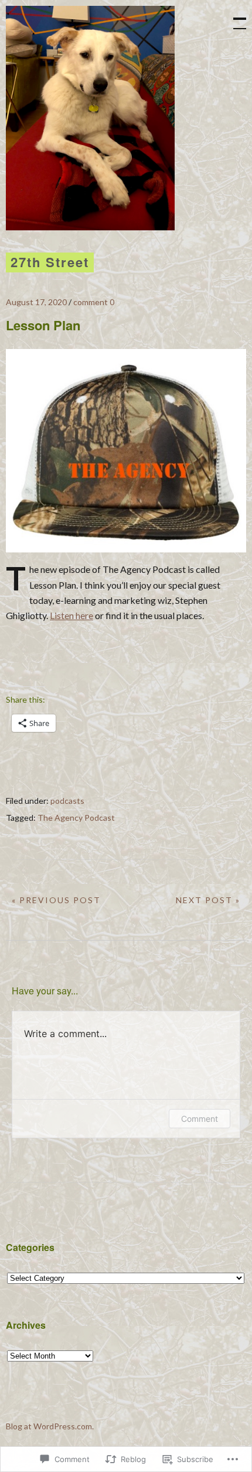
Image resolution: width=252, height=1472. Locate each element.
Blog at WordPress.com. (50, 1426)
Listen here (71, 615)
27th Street (50, 262)
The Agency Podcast (76, 818)
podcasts (67, 801)
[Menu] (234, 17)
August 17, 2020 (36, 302)
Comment (199, 1119)
